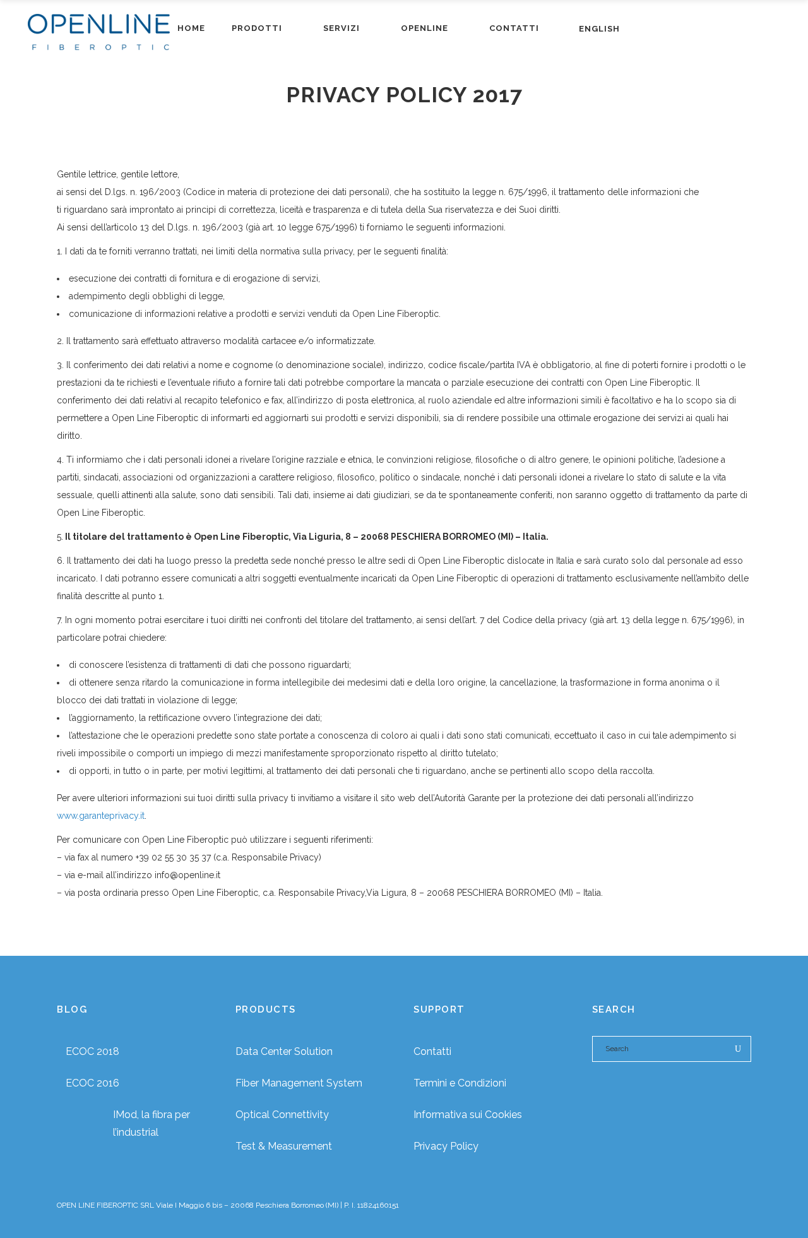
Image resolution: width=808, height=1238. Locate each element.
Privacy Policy (445, 1146)
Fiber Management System (298, 1083)
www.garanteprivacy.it (101, 816)
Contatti (432, 1051)
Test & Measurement (283, 1146)
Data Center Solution (284, 1051)
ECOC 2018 (92, 1051)
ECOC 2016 (92, 1083)
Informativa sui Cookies (467, 1115)
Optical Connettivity (282, 1115)
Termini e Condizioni (459, 1083)
